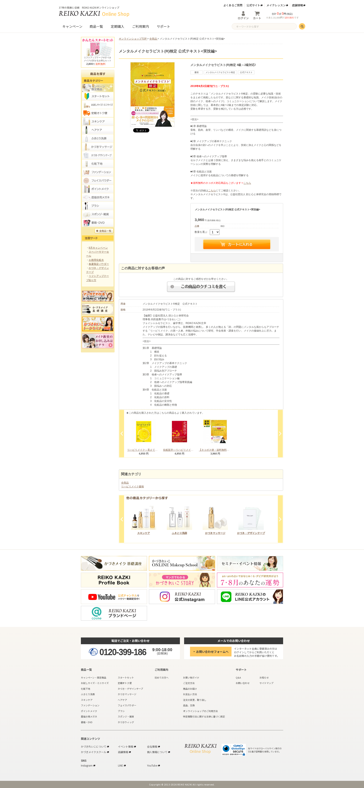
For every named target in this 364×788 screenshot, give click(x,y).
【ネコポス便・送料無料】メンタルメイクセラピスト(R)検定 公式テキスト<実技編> (215, 449)
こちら (247, 182)
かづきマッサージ (215, 533)
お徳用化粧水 (96, 260)
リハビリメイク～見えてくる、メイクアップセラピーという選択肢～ (143, 449)
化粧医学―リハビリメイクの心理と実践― (179, 449)
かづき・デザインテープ (251, 533)
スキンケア (143, 533)
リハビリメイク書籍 (132, 486)
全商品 (125, 482)
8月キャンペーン (98, 247)
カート (257, 18)
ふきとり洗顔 (179, 533)
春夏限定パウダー (99, 264)
